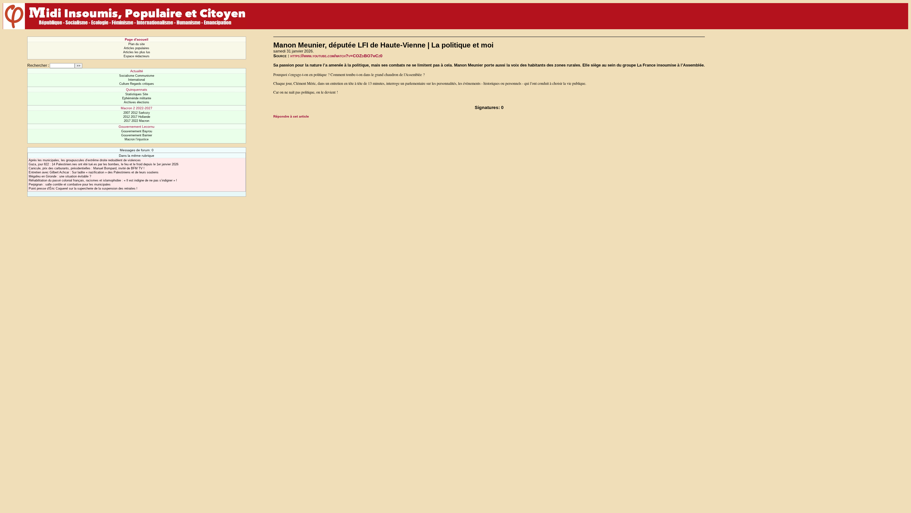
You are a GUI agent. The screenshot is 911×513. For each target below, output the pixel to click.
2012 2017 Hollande (136, 117)
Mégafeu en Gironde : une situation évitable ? (60, 176)
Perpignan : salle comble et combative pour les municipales (70, 184)
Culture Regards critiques (136, 84)
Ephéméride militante (136, 98)
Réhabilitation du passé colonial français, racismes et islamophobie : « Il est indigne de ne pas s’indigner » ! (103, 180)
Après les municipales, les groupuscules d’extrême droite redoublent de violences (85, 160)
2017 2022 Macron (136, 121)
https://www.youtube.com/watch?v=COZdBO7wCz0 (336, 55)
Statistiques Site (136, 94)
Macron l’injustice (137, 139)
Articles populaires (136, 48)
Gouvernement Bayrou (136, 131)
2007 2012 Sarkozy (136, 112)
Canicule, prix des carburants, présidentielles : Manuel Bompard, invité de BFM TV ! (86, 168)
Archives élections (136, 102)
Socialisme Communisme (136, 75)
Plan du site (136, 44)
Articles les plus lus (136, 52)
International (136, 79)
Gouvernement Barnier (136, 135)
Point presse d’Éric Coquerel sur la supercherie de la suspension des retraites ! (83, 188)
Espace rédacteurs (136, 56)
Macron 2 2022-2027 (136, 108)
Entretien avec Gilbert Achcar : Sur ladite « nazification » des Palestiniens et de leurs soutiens (93, 172)
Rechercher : (38, 65)
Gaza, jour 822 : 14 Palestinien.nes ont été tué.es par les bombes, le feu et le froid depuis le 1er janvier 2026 (103, 164)
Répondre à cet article (291, 116)
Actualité (136, 71)
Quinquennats (136, 89)
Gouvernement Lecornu (136, 126)
